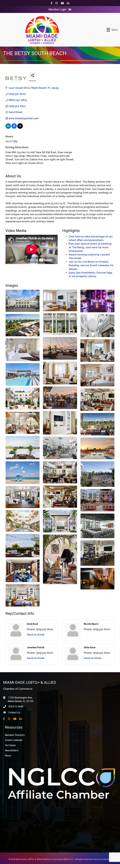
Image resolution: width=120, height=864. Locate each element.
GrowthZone (105, 859)
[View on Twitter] (20, 127)
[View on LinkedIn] (8, 127)
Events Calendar (13, 740)
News (8, 755)
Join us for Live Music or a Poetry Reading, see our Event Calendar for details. (91, 265)
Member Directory (15, 735)
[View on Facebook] (14, 127)
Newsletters (11, 750)
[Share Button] (32, 75)
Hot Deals (10, 745)
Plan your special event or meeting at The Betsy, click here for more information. (90, 247)
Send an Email (35, 634)
